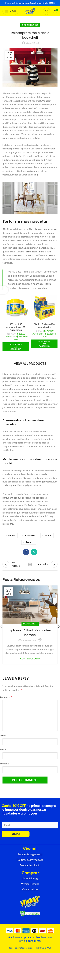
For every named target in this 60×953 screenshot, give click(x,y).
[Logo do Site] (30, 11)
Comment (7, 696)
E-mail (5, 749)
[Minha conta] (46, 11)
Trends (30, 542)
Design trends (30, 25)
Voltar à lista (30, 564)
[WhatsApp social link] (34, 552)
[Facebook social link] (26, 552)
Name (5, 735)
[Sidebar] (4, 290)
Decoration (30, 623)
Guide (11, 535)
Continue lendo (30, 659)
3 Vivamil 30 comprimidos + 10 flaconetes (15, 327)
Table (48, 535)
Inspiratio (29, 535)
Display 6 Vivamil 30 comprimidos (44, 326)
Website (5, 763)
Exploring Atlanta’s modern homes (30, 632)
